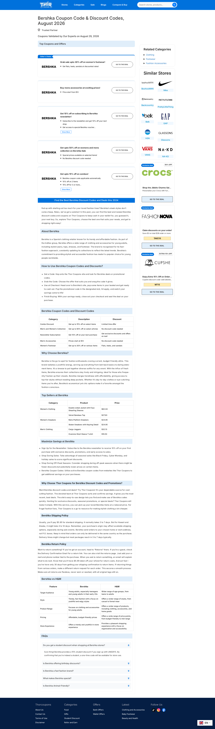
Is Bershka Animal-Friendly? (56, 685)
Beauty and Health (130, 718)
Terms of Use (41, 718)
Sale (93, 4)
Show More (66, 132)
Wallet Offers (99, 714)
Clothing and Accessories (133, 710)
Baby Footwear (128, 714)
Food (66, 710)
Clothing (150, 55)
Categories (79, 4)
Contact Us (40, 714)
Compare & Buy (119, 4)
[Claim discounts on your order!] (157, 215)
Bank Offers (98, 710)
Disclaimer (40, 722)
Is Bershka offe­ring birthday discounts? (61, 663)
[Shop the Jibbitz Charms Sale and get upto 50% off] (157, 173)
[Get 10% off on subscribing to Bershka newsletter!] (49, 117)
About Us (39, 710)
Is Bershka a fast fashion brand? (58, 671)
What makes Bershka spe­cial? (57, 678)
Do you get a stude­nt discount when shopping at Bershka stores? (74, 645)
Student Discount (72, 718)
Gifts (66, 714)
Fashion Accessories (156, 63)
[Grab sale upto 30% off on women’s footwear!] (49, 66)
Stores (64, 4)
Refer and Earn (70, 722)
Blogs (103, 4)
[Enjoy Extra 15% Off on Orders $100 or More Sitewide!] (157, 262)
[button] (86, 645)
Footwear (150, 59)
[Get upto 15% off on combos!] (49, 178)
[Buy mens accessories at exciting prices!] (49, 92)
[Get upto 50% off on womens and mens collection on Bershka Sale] (49, 152)
